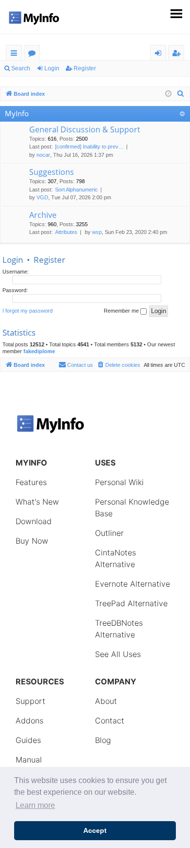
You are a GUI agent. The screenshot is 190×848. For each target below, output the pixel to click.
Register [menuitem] (178, 54)
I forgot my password (27, 311)
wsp (97, 232)
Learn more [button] (35, 805)
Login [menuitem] (160, 54)
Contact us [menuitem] (80, 365)
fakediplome (39, 351)
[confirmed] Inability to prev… (89, 146)
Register (85, 68)
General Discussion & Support (84, 129)
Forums (33, 54)
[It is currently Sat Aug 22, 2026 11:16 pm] (168, 94)
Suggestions (51, 172)
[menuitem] (180, 93)
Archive (43, 215)
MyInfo (17, 113)
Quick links (15, 54)
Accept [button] (95, 830)
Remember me (122, 311)
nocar (43, 155)
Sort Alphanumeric (76, 189)
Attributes (66, 232)
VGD (42, 197)
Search (20, 68)
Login (51, 68)
